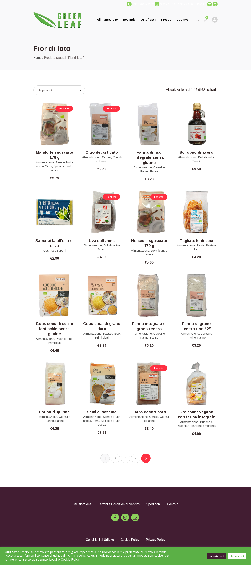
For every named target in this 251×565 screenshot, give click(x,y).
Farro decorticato (149, 412)
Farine (154, 171)
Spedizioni (153, 504)
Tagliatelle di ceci (196, 240)
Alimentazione (45, 162)
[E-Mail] (135, 517)
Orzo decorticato (101, 152)
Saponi (61, 250)
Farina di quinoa (54, 412)
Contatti (172, 504)
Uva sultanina (102, 240)
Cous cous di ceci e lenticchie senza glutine (54, 329)
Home (37, 57)
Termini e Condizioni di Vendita (119, 504)
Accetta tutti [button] (237, 556)
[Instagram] (125, 517)
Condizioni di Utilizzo (100, 539)
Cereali (106, 157)
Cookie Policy (130, 539)
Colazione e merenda (202, 425)
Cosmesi (49, 250)
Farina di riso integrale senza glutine (149, 157)
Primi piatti (54, 342)
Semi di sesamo (102, 412)
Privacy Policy (155, 539)
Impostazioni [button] (216, 556)
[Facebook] (115, 517)
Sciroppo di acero (196, 152)
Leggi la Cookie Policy (64, 559)
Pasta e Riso (64, 338)
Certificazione (82, 504)
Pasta (200, 245)
